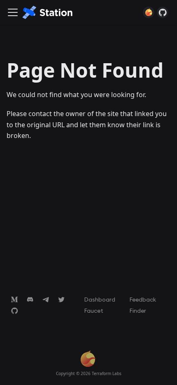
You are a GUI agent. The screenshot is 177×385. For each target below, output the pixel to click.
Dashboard (99, 299)
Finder (137, 310)
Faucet (93, 310)
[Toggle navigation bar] (13, 12)
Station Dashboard (148, 12)
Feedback (142, 299)
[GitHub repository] (162, 12)
